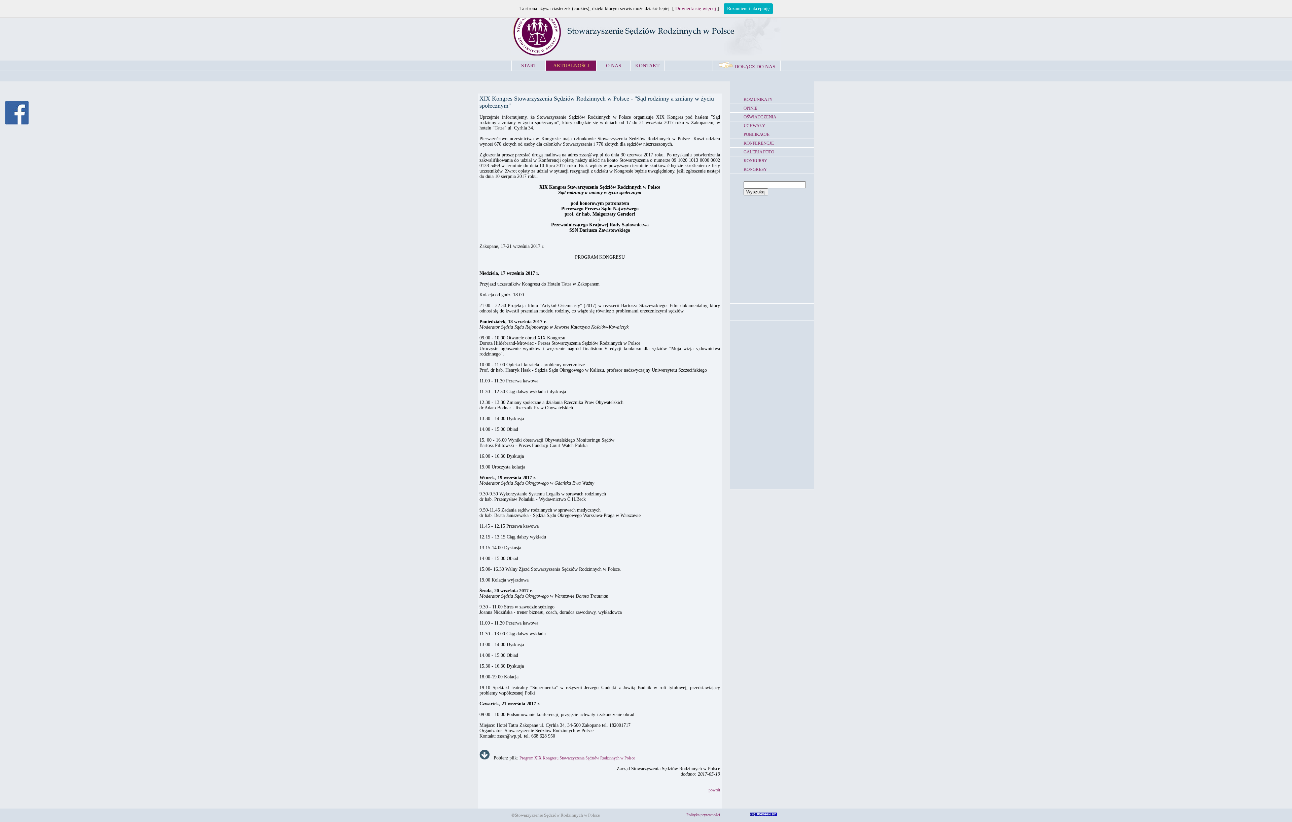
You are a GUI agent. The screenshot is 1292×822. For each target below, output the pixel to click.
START (528, 65)
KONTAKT (647, 65)
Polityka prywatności (703, 815)
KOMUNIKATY (758, 99)
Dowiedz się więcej (695, 8)
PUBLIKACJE (756, 134)
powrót (714, 790)
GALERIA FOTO (759, 151)
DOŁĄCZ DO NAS (754, 66)
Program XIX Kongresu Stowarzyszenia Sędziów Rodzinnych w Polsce (577, 758)
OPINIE (750, 108)
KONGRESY (755, 169)
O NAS (613, 65)
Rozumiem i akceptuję (748, 8)
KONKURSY (755, 160)
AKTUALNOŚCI (571, 65)
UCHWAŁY (754, 125)
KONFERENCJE (759, 143)
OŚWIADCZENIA (760, 116)
